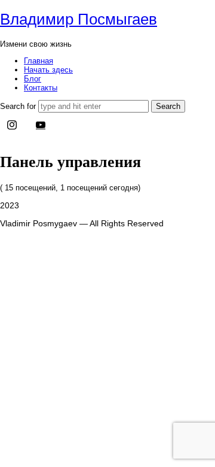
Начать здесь (48, 69)
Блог (32, 78)
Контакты (40, 87)
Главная (38, 60)
